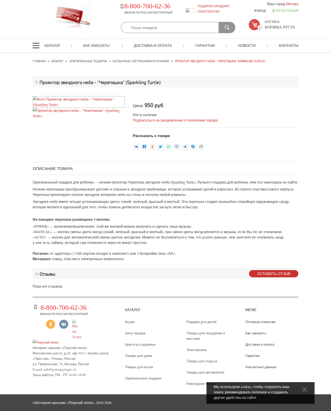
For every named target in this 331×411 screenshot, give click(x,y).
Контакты (288, 45)
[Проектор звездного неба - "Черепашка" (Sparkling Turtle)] (79, 104)
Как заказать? (97, 45)
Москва (292, 3)
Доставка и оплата (153, 45)
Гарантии (205, 45)
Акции (129, 321)
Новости (247, 45)
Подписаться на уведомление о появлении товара (175, 120)
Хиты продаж (135, 333)
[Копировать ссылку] (201, 147)
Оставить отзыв (273, 273)
